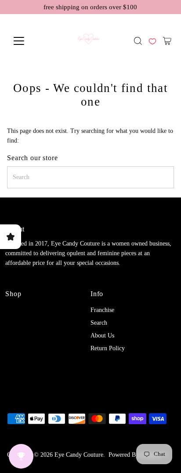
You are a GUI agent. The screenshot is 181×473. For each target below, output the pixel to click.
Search (98, 322)
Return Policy (107, 348)
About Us (102, 335)
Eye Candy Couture (78, 454)
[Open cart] (167, 40)
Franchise (102, 310)
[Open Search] (138, 41)
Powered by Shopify (134, 454)
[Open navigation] (27, 41)
